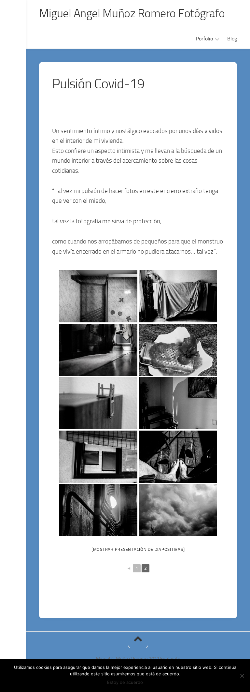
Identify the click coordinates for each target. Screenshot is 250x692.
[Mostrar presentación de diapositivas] (138, 549)
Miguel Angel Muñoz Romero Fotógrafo (132, 13)
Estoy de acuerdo (125, 682)
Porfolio (204, 39)
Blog (232, 39)
